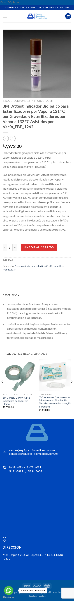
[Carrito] (68, 16)
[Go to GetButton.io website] (8, 597)
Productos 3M (43, 100)
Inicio (6, 100)
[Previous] (2, 388)
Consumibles (22, 100)
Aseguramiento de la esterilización (32, 266)
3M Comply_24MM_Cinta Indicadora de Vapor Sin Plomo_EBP (16, 400)
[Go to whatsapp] (8, 590)
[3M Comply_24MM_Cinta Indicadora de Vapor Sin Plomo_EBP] (19, 375)
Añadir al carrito (39, 247)
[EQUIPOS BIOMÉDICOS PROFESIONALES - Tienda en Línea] (37, 16)
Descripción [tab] (11, 295)
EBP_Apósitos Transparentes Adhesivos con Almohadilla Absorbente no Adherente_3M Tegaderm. (55, 402)
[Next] (71, 388)
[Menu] (5, 16)
